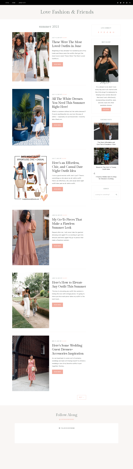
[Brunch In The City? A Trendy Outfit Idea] (106, 157)
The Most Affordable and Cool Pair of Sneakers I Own (106, 143)
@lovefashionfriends (66, 419)
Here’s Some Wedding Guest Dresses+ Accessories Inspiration (68, 349)
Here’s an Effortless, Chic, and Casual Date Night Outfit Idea (67, 167)
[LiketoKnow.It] (110, 32)
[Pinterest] (101, 32)
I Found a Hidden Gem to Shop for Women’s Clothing (106, 178)
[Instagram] (104, 32)
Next (81, 397)
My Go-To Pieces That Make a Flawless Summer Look (67, 223)
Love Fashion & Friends (67, 12)
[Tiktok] (107, 32)
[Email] (113, 32)
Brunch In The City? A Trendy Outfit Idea (106, 168)
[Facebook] (98, 32)
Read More (57, 64)
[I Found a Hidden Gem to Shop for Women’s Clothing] (94, 174)
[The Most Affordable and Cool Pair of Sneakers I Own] (106, 132)
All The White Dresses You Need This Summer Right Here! (68, 103)
